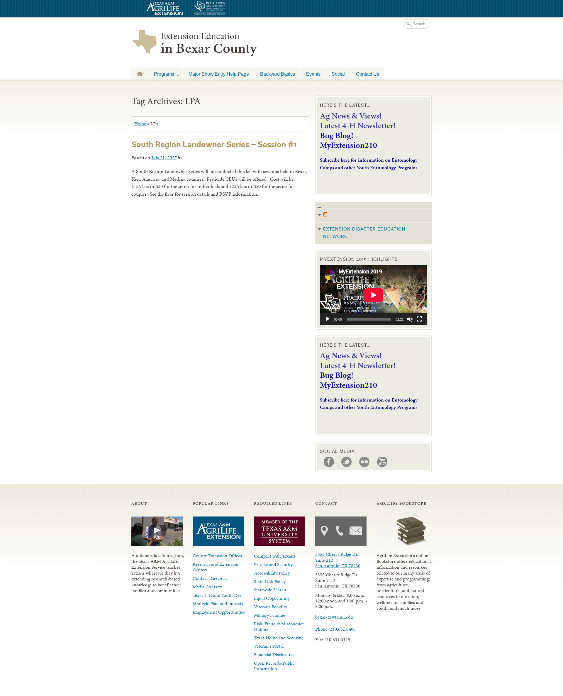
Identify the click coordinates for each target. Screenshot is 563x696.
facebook (329, 462)
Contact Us (367, 74)
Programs (161, 74)
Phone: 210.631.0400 (335, 629)
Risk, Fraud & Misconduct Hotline (279, 626)
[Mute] (410, 319)
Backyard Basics (277, 74)
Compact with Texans (274, 556)
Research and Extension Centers (215, 567)
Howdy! (139, 73)
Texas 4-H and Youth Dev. (218, 595)
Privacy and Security (273, 564)
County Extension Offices (217, 555)
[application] (373, 295)
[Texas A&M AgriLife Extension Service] (163, 9)
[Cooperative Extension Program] (225, 8)
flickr (364, 462)
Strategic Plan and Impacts (218, 603)
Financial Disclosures (274, 654)
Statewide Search (270, 589)
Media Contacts (208, 586)
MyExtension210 (348, 145)
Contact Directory (210, 578)
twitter (346, 462)
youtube (382, 462)
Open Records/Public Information (274, 666)
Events (313, 74)
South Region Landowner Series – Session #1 (214, 144)
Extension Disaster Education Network (364, 233)
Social (338, 74)
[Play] (327, 319)
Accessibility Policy (272, 573)
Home (140, 123)
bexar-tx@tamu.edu (334, 617)
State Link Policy (270, 581)
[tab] (373, 223)
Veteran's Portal (269, 646)
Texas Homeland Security (278, 637)
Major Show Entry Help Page (219, 74)
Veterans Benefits (270, 606)
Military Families (270, 615)
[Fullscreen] (419, 319)
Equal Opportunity (272, 598)
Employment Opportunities (219, 612)
